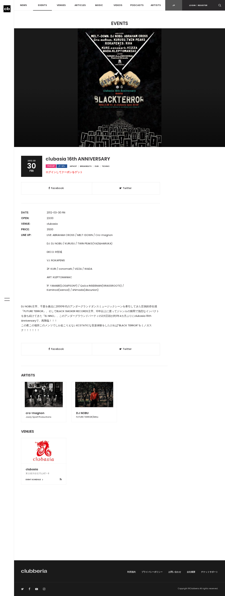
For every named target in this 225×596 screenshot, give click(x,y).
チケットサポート (209, 571)
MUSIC (99, 5)
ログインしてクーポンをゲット (64, 172)
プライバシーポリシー (152, 571)
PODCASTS (137, 5)
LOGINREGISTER (198, 5)
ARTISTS (156, 5)
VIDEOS (118, 5)
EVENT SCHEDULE (33, 479)
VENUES (61, 5)
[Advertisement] (119, 530)
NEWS (23, 5)
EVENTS (42, 5)
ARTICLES (80, 5)
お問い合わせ (174, 571)
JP (173, 5)
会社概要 (191, 571)
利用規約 (131, 571)
